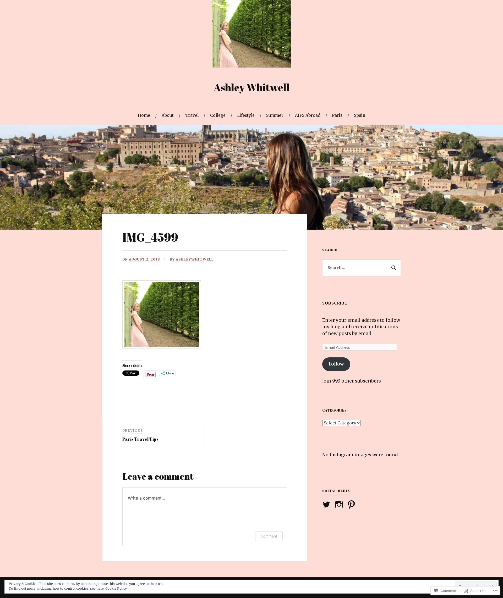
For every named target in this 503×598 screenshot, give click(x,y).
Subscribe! (335, 302)
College (218, 115)
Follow (336, 364)
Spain (359, 115)
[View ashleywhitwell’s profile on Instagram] (340, 504)
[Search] (393, 267)
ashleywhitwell (195, 259)
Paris (337, 115)
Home (144, 115)
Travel (192, 115)
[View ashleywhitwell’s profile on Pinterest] (352, 504)
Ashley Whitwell (251, 87)
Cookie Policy (116, 588)
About (168, 115)
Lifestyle (246, 115)
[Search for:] (361, 267)
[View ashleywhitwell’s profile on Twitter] (327, 504)
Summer (274, 115)
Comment (269, 536)
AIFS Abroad (307, 115)
